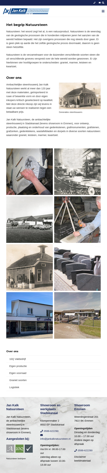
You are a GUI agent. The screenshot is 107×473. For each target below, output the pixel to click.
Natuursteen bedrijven (16, 458)
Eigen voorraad (17, 373)
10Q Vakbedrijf (17, 359)
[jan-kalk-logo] (26, 11)
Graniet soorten (18, 380)
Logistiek (14, 387)
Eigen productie (18, 366)
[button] (103, 11)
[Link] (94, 3)
